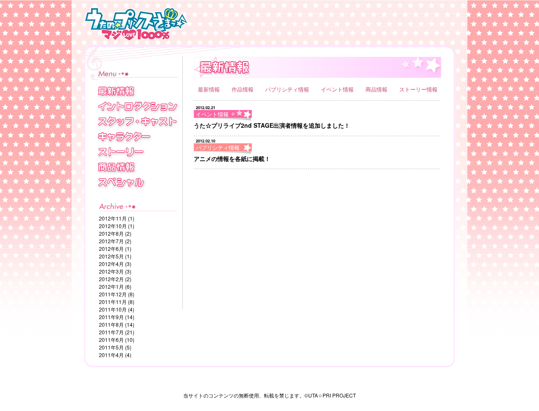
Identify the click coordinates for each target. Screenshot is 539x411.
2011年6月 (111, 339)
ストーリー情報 (418, 89)
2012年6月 (111, 248)
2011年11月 (113, 301)
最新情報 (209, 89)
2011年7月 (111, 332)
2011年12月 (113, 294)
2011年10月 (113, 309)
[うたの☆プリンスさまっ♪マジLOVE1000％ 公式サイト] (227, 25)
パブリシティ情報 (288, 89)
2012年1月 (111, 286)
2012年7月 (111, 240)
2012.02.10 (205, 141)
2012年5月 (111, 256)
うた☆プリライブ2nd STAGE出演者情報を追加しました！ (272, 125)
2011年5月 (111, 347)
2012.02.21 (205, 107)
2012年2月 (111, 278)
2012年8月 (111, 233)
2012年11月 (113, 218)
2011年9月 (111, 316)
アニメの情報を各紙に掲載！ (232, 158)
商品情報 (377, 89)
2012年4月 (111, 263)
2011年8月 (111, 324)
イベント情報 (338, 89)
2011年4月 (111, 354)
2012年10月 (113, 225)
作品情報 (243, 89)
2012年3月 (111, 271)
